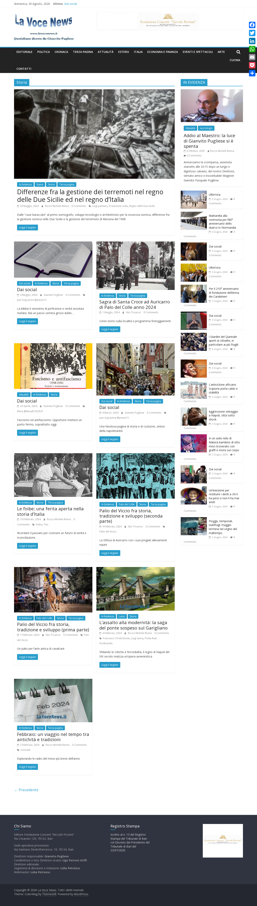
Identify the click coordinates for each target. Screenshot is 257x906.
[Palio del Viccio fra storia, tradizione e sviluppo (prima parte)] (53, 569)
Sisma (40, 184)
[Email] (252, 57)
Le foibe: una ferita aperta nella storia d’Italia (50, 511)
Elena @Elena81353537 (30, 411)
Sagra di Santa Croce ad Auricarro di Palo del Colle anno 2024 (134, 304)
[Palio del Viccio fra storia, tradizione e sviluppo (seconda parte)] (135, 455)
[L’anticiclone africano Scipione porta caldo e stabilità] (194, 383)
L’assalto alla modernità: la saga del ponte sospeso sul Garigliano (133, 625)
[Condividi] (252, 73)
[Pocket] (252, 65)
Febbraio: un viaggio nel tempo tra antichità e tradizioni (53, 736)
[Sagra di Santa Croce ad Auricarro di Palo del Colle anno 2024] (135, 244)
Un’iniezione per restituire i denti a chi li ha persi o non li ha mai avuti (224, 496)
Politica (43, 52)
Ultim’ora (214, 194)
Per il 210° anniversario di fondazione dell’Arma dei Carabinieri (224, 292)
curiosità (25, 750)
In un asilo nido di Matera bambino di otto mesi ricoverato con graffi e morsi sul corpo (224, 444)
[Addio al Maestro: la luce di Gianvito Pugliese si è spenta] (212, 91)
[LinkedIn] (252, 41)
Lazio (122, 616)
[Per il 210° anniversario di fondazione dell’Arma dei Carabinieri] (194, 287)
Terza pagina (83, 52)
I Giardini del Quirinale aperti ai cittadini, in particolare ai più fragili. (224, 340)
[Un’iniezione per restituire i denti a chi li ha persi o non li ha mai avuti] (194, 488)
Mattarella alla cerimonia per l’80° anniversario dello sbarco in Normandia (222, 221)
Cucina (235, 60)
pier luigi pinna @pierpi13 (31, 300)
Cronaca (61, 52)
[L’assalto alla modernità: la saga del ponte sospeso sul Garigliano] (135, 569)
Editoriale (24, 52)
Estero (123, 52)
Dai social (70, 4)
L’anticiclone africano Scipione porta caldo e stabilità (223, 388)
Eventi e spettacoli (198, 52)
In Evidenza (25, 184)
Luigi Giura (137, 638)
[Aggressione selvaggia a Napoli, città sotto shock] (194, 410)
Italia (138, 52)
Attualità (105, 52)
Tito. (46, 524)
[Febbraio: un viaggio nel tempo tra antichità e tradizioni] (53, 681)
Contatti (23, 69)
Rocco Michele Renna (57, 206)
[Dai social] (53, 244)
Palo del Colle (127, 504)
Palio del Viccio (107, 531)
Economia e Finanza (162, 52)
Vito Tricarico (134, 312)
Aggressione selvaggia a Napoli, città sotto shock (223, 415)
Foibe (39, 524)
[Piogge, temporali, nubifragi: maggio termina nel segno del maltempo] (194, 519)
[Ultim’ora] (194, 193)
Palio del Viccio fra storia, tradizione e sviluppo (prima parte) (53, 626)
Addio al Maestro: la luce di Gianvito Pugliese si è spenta (209, 140)
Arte (221, 52)
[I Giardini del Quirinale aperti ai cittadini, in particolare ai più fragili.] (194, 335)
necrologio (206, 128)
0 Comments (78, 206)
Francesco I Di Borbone (116, 638)
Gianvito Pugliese (54, 295)
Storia (51, 184)
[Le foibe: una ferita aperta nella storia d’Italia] (53, 455)
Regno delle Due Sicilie (142, 206)
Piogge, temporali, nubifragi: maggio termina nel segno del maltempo (223, 527)
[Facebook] (252, 25)
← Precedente (26, 789)
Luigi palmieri (99, 206)
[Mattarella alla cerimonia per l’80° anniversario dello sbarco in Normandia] (194, 214)
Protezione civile (118, 206)
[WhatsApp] (252, 49)
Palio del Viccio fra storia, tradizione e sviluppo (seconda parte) (131, 515)
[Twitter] (252, 33)
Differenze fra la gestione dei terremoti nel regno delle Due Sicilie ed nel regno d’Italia (90, 195)
